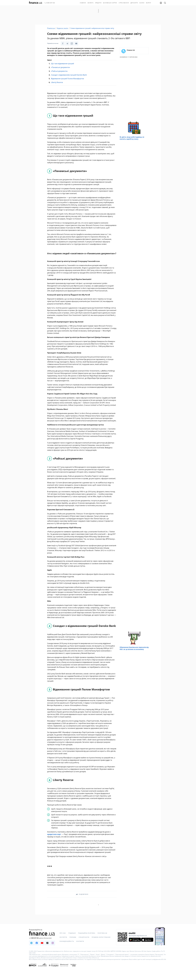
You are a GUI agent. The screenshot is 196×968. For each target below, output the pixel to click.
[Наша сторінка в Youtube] (76, 43)
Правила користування (101, 937)
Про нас (63, 933)
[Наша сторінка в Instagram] (72, 43)
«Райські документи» (59, 71)
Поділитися (83, 894)
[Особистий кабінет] (161, 3)
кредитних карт (54, 834)
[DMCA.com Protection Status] (32, 967)
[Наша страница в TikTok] (47, 943)
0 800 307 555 (50, 3)
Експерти (63, 937)
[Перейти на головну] (35, 2)
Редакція (72, 933)
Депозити (134, 3)
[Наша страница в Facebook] (36, 943)
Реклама (73, 937)
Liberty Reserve (57, 82)
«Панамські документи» (60, 67)
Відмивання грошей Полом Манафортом (67, 78)
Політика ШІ (102, 933)
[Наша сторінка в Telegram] (67, 43)
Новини (83, 3)
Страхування (124, 3)
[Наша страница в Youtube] (42, 943)
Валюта (91, 3)
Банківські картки (110, 3)
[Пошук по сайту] (165, 3)
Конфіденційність (67, 941)
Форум (148, 3)
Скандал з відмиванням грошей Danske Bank (69, 75)
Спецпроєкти (84, 937)
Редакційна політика (86, 933)
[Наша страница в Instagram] (52, 943)
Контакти (80, 941)
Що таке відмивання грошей (62, 63)
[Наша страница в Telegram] (31, 943)
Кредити (98, 3)
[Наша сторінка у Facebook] (63, 43)
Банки (142, 3)
